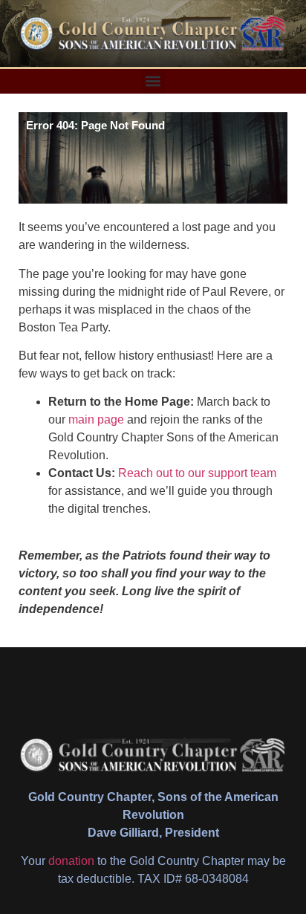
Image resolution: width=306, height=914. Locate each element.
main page (96, 419)
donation (71, 861)
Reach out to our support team (197, 473)
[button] (153, 81)
